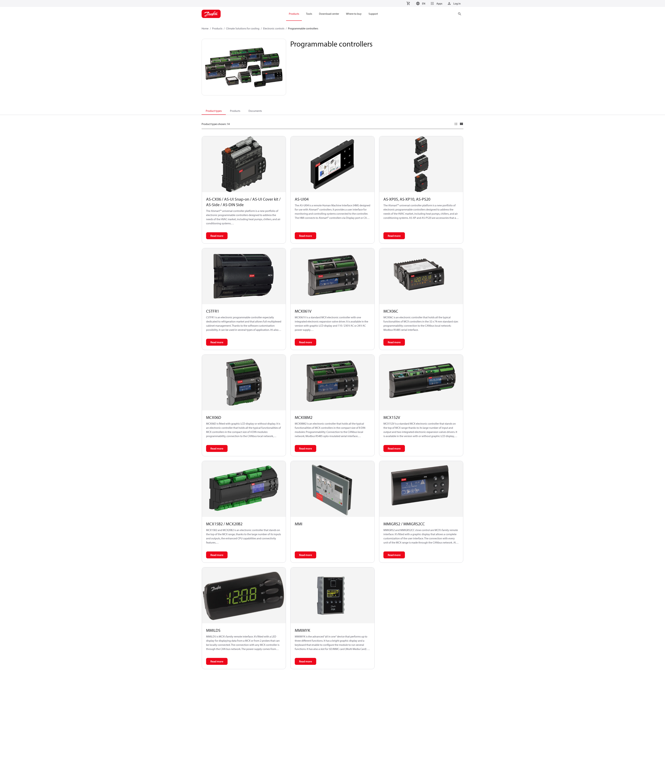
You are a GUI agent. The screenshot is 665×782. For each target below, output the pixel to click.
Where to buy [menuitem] (354, 13)
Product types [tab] (214, 111)
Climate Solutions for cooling (242, 28)
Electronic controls (273, 28)
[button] (420, 3)
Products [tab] (235, 111)
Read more (216, 235)
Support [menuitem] (373, 13)
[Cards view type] (461, 124)
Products (217, 28)
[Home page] (211, 14)
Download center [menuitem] (329, 13)
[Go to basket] (408, 3)
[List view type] (456, 124)
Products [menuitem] (294, 13)
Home (205, 28)
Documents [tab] (255, 111)
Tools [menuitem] (309, 13)
